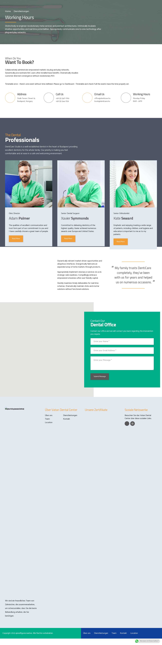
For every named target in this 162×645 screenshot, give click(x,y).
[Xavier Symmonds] (81, 183)
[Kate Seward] (133, 183)
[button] (45, 348)
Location (48, 422)
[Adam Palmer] (28, 183)
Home (8, 11)
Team (47, 419)
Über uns (48, 415)
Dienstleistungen (21, 11)
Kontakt (66, 419)
